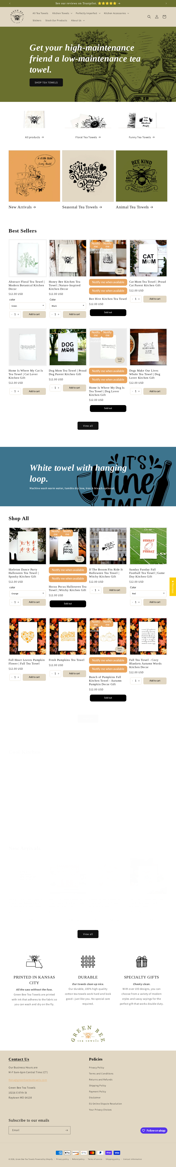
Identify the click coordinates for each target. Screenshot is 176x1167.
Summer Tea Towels (79, 820)
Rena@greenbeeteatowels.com (28, 1080)
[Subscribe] (66, 1130)
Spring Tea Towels (132, 820)
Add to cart (34, 314)
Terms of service (95, 1159)
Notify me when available (108, 282)
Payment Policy (97, 1091)
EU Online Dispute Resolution (105, 1103)
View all (88, 425)
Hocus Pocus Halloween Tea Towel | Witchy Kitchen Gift (68, 588)
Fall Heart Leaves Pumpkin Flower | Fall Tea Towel (27, 661)
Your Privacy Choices (100, 1109)
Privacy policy (62, 1159)
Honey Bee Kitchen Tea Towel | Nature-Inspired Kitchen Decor (65, 285)
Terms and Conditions (101, 1073)
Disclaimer (95, 1097)
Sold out (108, 312)
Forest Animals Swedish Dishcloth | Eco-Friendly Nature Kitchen (105, 903)
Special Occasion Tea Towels (33, 820)
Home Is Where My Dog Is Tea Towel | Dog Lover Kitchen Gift (107, 391)
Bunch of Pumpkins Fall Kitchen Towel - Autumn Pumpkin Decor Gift (105, 680)
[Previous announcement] (10, 3)
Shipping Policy (97, 1085)
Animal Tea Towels (132, 207)
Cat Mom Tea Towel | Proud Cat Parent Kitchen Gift (147, 283)
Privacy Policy (96, 1067)
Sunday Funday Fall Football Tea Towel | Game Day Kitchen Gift (147, 573)
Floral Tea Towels (86, 137)
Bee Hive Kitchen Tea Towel (108, 298)
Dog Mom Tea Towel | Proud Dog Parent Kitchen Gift (68, 372)
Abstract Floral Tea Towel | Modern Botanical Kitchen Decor (27, 285)
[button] (62, 13)
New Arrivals (20, 207)
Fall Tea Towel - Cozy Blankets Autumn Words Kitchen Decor (145, 663)
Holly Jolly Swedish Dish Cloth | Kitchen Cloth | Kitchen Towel (146, 903)
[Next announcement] (166, 3)
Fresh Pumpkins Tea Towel (67, 660)
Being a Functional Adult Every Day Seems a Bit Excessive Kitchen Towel (25, 903)
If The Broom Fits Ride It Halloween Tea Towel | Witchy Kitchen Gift (106, 573)
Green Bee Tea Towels (25, 1159)
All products (32, 137)
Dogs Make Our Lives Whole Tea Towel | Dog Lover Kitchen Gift (144, 374)
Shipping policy (113, 1159)
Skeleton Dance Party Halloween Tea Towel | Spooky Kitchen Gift (24, 573)
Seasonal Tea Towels (80, 207)
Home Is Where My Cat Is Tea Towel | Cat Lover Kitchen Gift (26, 374)
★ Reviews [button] (173, 586)
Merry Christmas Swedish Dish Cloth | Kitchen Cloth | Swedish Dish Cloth (67, 903)
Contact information (132, 1159)
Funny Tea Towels (140, 137)
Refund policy (78, 1159)
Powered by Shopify (44, 1159)
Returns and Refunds (100, 1079)
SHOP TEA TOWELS (46, 82)
